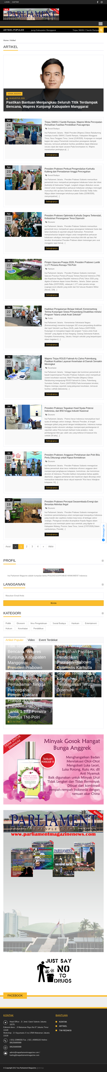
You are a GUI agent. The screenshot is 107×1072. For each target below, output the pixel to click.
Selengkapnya (51, 155)
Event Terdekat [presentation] (48, 639)
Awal (8, 546)
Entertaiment (91, 623)
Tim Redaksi (65, 1030)
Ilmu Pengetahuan (39, 623)
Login (7, 2)
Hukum (9, 628)
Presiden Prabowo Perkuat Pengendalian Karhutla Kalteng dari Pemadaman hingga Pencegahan (28, 678)
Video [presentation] (31, 639)
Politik (50, 318)
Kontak (63, 1022)
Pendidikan (38, 628)
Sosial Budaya (14, 94)
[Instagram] (102, 2)
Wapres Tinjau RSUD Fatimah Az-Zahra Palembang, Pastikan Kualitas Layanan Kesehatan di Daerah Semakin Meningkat (73, 361)
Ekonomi (51, 222)
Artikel (63, 1026)
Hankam (50, 269)
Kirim (53, 603)
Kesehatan (51, 368)
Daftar (15, 2)
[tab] (14, 640)
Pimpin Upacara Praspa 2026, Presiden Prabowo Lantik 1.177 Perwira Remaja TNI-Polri (27, 705)
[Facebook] (97, 2)
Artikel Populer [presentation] (15, 639)
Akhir (51, 546)
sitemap (41, 1068)
